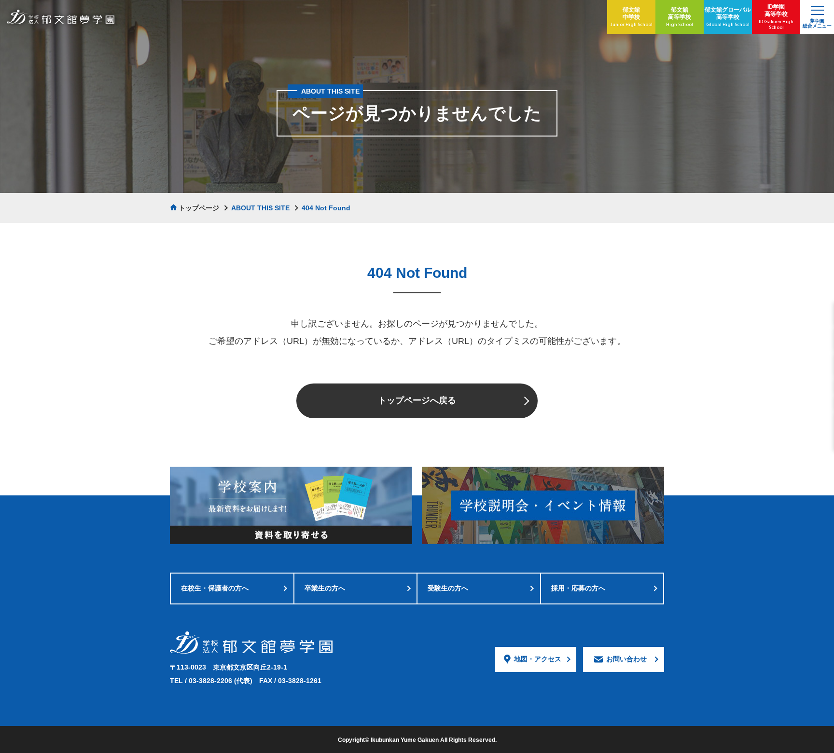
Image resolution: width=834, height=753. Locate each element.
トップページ (199, 208)
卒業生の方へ (325, 588)
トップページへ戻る (417, 400)
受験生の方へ (448, 588)
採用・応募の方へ (578, 588)
